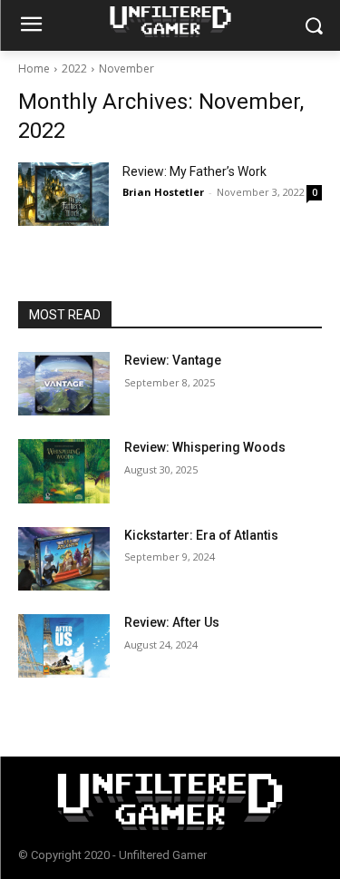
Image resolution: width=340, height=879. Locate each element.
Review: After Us (171, 622)
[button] (313, 26)
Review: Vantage (172, 360)
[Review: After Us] (64, 646)
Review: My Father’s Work (194, 171)
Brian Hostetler (163, 192)
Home (34, 68)
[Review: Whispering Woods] (64, 471)
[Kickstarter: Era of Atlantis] (64, 559)
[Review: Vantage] (64, 383)
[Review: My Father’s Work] (63, 194)
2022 (74, 68)
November (126, 68)
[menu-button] (30, 26)
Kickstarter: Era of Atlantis (201, 535)
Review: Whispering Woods (205, 447)
